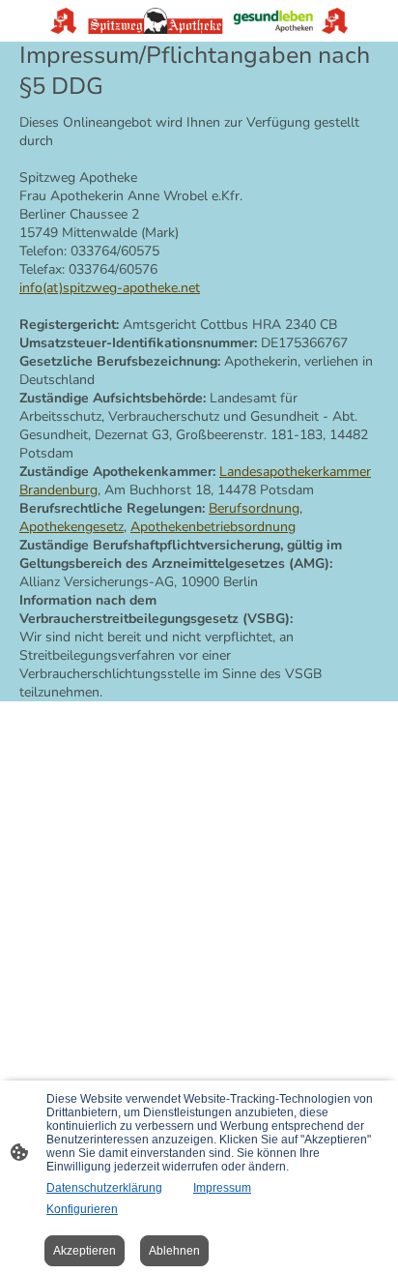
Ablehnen (174, 1251)
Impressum (222, 1188)
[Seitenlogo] (199, 21)
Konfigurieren (82, 1209)
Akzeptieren (84, 1251)
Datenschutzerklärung (104, 1188)
